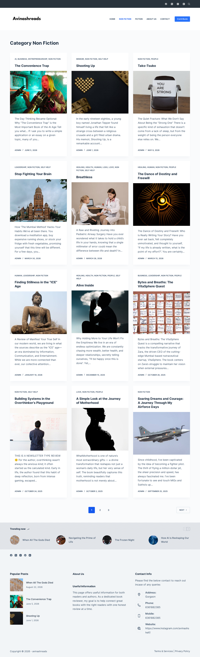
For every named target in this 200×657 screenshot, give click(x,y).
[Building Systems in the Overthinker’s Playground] (38, 429)
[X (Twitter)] (172, 4)
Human (98, 167)
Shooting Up (85, 66)
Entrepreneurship (37, 59)
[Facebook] (166, 4)
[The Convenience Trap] (38, 92)
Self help (103, 59)
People (154, 59)
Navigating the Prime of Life (82, 539)
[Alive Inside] (100, 311)
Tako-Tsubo (147, 66)
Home (112, 19)
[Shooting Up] (100, 92)
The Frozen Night (124, 539)
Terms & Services (163, 651)
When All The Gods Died (36, 539)
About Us (151, 19)
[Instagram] (178, 4)
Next (181, 510)
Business (22, 59)
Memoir (80, 59)
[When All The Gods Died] (14, 540)
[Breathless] (100, 203)
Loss (105, 167)
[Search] (189, 4)
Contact (165, 19)
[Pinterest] (25, 555)
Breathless (84, 177)
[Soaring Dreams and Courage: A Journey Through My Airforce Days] (161, 433)
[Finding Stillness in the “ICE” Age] (38, 312)
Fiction (139, 19)
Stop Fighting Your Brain (33, 174)
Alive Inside (85, 285)
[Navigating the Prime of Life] (61, 540)
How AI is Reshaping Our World (175, 539)
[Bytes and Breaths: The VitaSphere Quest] (161, 312)
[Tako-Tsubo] (161, 92)
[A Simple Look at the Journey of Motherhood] (100, 429)
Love (111, 167)
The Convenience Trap (32, 66)
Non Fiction (125, 19)
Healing (80, 167)
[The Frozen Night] (107, 540)
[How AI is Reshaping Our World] (153, 540)
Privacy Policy (182, 651)
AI (16, 59)
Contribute (182, 19)
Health (89, 167)
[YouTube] (184, 4)
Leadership (20, 167)
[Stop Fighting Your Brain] (38, 200)
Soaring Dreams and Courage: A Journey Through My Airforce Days (160, 403)
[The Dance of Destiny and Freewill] (161, 204)
